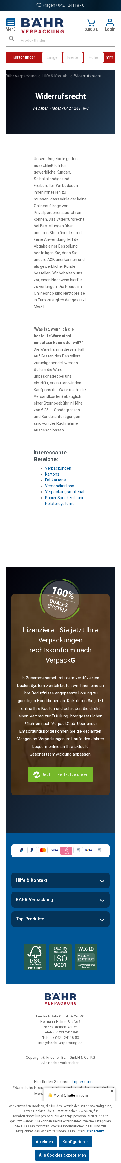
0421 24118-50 (67, 1037)
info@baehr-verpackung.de (60, 1043)
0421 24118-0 (67, 1032)
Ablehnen (44, 1141)
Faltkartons (55, 480)
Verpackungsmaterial (64, 492)
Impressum (82, 1081)
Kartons (52, 474)
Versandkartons (59, 486)
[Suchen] (11, 40)
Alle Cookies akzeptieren (62, 1155)
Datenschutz (94, 1131)
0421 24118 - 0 (71, 5)
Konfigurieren (75, 1141)
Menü (11, 29)
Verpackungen (58, 468)
